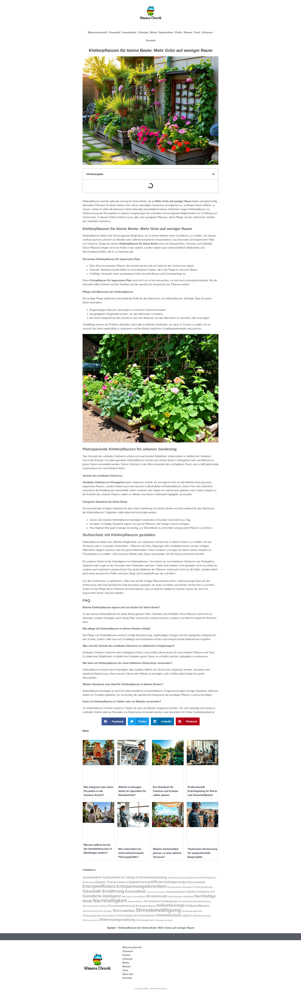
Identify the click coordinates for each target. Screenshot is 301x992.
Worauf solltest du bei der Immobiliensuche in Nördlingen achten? (98, 848)
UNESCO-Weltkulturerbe (196, 915)
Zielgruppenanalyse (164, 920)
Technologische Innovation (99, 915)
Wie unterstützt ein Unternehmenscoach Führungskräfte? (131, 852)
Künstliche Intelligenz (102, 896)
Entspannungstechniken (142, 886)
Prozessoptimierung (121, 905)
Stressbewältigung (158, 910)
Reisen (188, 32)
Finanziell (114, 32)
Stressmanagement (192, 911)
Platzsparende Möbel (95, 906)
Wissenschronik (97, 32)
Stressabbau (124, 911)
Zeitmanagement (145, 920)
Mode (153, 32)
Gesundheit (129, 32)
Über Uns (127, 974)
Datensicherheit (196, 878)
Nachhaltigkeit (110, 900)
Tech (197, 32)
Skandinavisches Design (97, 911)
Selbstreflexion (198, 905)
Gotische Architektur (155, 892)
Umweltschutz (169, 915)
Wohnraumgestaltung (117, 920)
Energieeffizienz (99, 886)
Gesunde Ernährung (103, 891)
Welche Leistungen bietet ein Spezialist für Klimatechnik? (132, 791)
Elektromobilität (195, 882)
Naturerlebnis (135, 901)
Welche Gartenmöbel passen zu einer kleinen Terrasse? (167, 852)
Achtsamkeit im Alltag (118, 877)
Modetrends (157, 896)
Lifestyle (143, 32)
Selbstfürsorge (170, 905)
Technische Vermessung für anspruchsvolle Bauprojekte (202, 852)
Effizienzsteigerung (168, 882)
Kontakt (151, 40)
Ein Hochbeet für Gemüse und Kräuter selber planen (165, 791)
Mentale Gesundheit (134, 896)
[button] (213, 174)
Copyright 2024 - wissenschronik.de (150, 988)
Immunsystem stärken (181, 891)
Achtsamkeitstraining (151, 877)
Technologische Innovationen (135, 915)
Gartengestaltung (203, 887)
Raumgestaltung (146, 905)
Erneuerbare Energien (180, 887)
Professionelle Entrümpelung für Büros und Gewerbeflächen (202, 791)
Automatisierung (178, 877)
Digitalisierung (139, 882)
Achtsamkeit (92, 877)
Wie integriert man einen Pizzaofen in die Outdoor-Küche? (98, 791)
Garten (111, 927)
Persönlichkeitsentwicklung (194, 901)
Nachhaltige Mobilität (181, 896)
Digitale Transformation (111, 882)
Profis (178, 32)
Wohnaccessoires (91, 920)
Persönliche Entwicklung (160, 901)
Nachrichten (166, 32)
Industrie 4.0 (206, 891)
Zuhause (207, 32)
